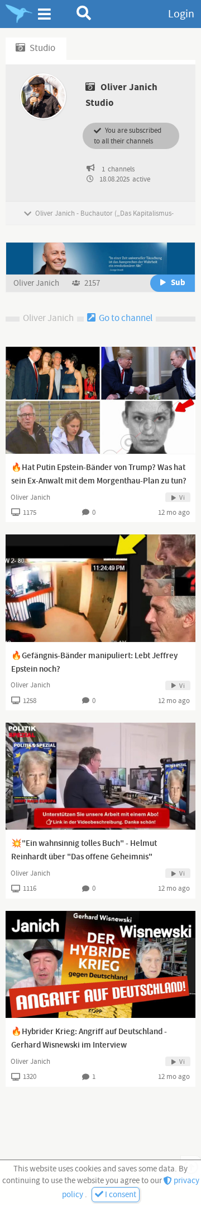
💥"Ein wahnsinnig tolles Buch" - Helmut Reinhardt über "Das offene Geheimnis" (84, 850)
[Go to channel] (100, 258)
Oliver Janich (37, 283)
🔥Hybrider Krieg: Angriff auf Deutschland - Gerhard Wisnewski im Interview (89, 1038)
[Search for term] (84, 13)
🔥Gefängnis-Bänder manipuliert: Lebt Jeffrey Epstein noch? (94, 662)
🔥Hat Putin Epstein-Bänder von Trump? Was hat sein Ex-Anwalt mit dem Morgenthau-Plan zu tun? (98, 474)
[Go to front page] (19, 14)
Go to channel (124, 318)
